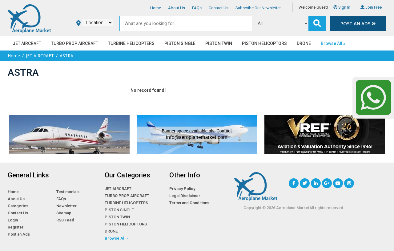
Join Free (373, 7)
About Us (176, 8)
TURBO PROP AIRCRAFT (74, 43)
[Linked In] (316, 183)
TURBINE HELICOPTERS (131, 43)
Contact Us (218, 8)
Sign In (343, 7)
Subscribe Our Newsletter (258, 8)
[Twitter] (305, 183)
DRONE (304, 43)
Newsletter (66, 206)
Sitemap (63, 213)
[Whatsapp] (373, 97)
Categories (18, 206)
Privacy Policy (182, 188)
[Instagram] (349, 183)
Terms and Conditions (189, 202)
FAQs (197, 8)
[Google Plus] (327, 183)
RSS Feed (65, 220)
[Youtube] (338, 183)
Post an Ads (356, 23)
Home (155, 8)
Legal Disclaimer (184, 195)
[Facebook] (294, 183)
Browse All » (333, 43)
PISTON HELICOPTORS (264, 43)
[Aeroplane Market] (29, 18)
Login (13, 220)
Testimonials (67, 191)
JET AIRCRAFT (27, 43)
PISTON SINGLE (179, 43)
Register (15, 227)
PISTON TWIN (218, 43)
